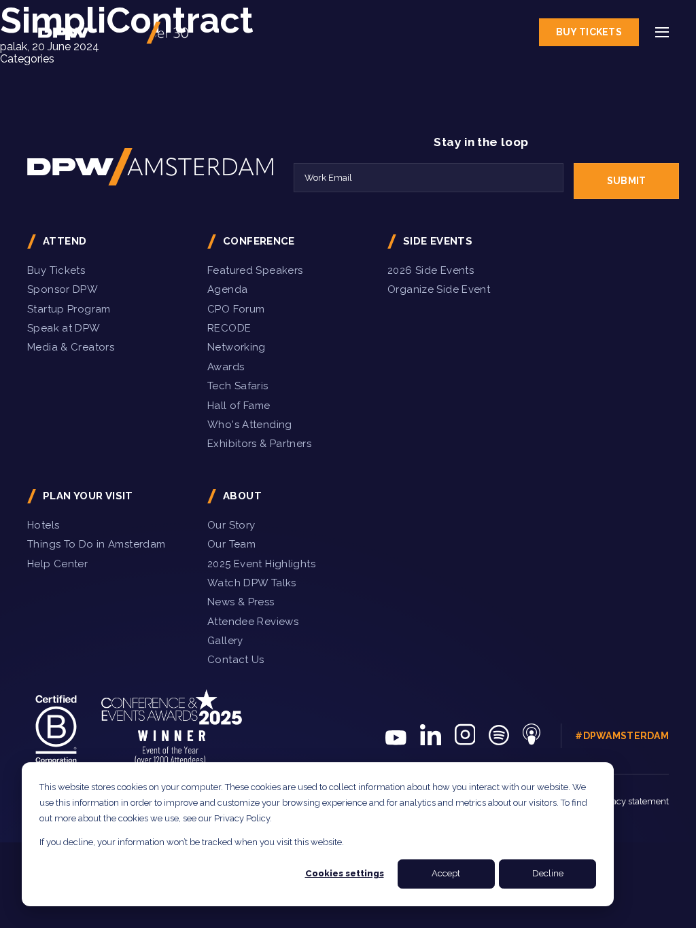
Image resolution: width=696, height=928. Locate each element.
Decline (547, 873)
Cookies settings (344, 873)
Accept (446, 873)
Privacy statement (632, 801)
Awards (225, 367)
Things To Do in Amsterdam (96, 544)
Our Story (231, 525)
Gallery (225, 641)
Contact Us (235, 660)
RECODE (229, 328)
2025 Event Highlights (261, 564)
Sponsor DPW (62, 289)
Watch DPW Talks (251, 583)
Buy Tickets (589, 31)
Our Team (231, 544)
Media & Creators (70, 347)
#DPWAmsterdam (622, 735)
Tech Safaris (237, 386)
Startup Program (69, 309)
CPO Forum (235, 309)
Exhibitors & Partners (259, 444)
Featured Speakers (254, 270)
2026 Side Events (430, 270)
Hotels (43, 525)
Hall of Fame (239, 405)
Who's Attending (249, 424)
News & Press (241, 602)
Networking (236, 347)
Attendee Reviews (252, 621)
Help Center (57, 564)
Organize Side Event (438, 289)
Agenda (227, 289)
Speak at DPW (64, 328)
